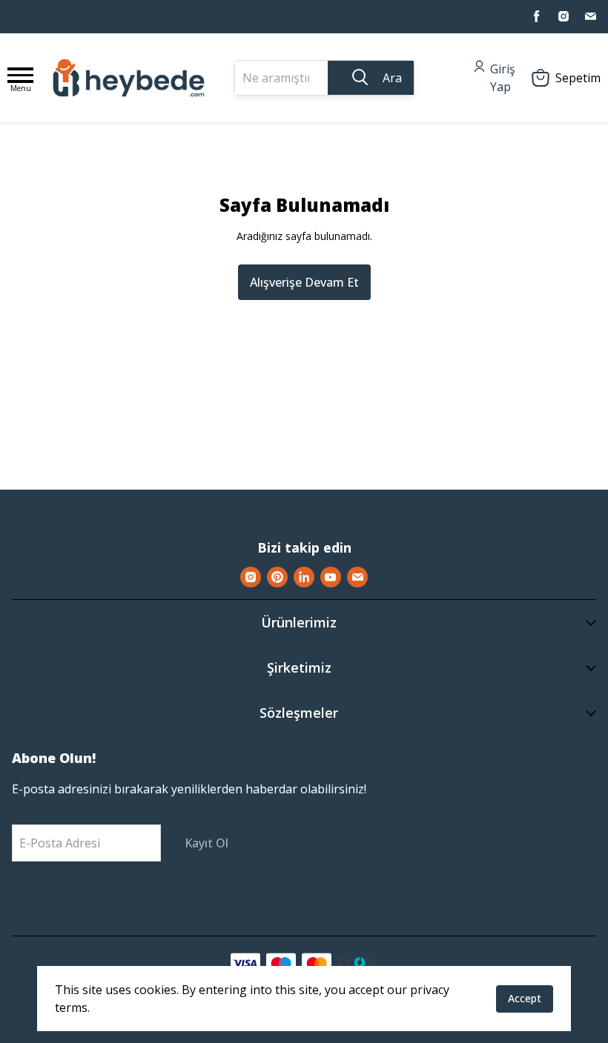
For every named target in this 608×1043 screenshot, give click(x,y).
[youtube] (330, 577)
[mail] (590, 16)
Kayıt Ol (206, 843)
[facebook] (536, 16)
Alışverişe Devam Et (304, 282)
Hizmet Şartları (437, 888)
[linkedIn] (304, 577)
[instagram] (563, 16)
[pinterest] (277, 577)
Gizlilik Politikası (331, 888)
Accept (524, 998)
